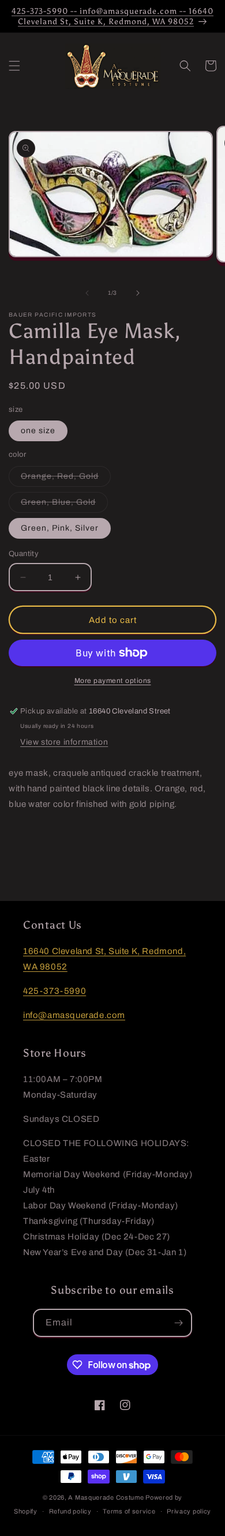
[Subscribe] (178, 1323)
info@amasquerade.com (74, 1015)
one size (38, 430)
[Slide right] (138, 293)
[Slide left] (87, 293)
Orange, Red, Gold (66, 479)
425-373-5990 (54, 991)
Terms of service (129, 1511)
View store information (64, 742)
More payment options (112, 681)
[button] (14, 65)
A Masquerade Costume (106, 1497)
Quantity (24, 554)
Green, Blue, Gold (64, 505)
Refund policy (70, 1511)
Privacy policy (189, 1511)
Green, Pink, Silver (60, 528)
